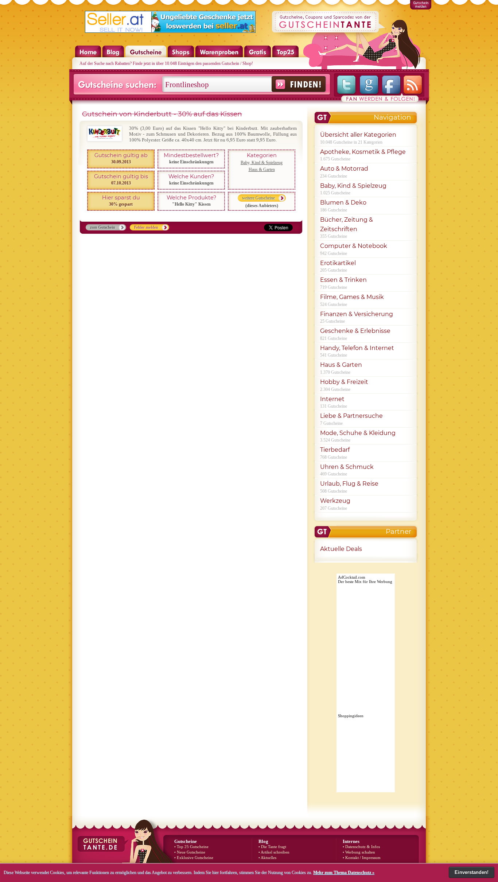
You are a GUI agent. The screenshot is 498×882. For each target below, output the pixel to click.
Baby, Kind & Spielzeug (262, 162)
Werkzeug (335, 500)
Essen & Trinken (343, 279)
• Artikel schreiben (273, 852)
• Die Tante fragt (272, 847)
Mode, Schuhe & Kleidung (358, 433)
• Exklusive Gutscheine (193, 858)
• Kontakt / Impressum (362, 858)
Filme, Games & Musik (352, 297)
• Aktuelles (267, 858)
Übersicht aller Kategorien (358, 134)
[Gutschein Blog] (113, 55)
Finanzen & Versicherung (356, 314)
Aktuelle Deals (341, 548)
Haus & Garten (262, 169)
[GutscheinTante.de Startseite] (84, 55)
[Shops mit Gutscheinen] (181, 55)
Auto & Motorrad (344, 168)
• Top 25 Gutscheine (191, 847)
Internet (332, 399)
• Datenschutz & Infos (361, 847)
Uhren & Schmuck (347, 466)
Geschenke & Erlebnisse (355, 330)
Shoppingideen (350, 716)
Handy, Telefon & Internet (357, 348)
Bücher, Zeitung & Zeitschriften (346, 224)
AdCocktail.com (351, 577)
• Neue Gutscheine (189, 852)
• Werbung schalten (359, 852)
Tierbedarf (335, 449)
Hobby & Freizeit (344, 381)
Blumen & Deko (343, 202)
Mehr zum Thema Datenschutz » (343, 872)
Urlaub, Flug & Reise (349, 483)
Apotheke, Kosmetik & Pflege (363, 151)
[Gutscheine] (146, 55)
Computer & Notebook (353, 245)
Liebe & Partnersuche (351, 415)
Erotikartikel (338, 263)
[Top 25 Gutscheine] (285, 55)
